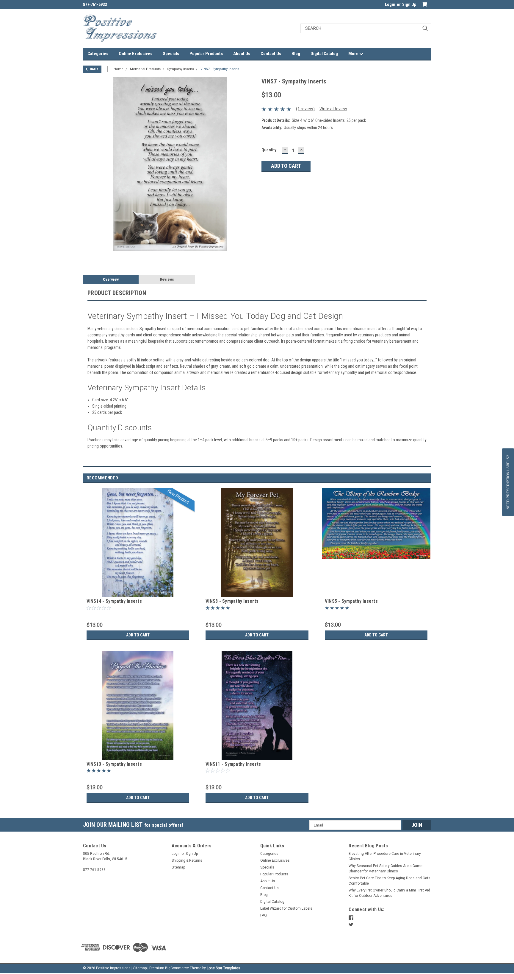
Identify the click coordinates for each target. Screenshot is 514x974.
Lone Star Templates (223, 968)
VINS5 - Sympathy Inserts (351, 601)
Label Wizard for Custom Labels (286, 908)
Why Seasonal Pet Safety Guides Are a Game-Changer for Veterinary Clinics (386, 868)
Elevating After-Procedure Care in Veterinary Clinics (385, 856)
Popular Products (206, 53)
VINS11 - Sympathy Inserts (233, 764)
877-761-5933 (95, 4)
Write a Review (333, 108)
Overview (111, 279)
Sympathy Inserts (180, 69)
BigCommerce (177, 968)
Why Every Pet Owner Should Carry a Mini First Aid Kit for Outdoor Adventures (389, 893)
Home (118, 69)
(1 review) (305, 108)
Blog (296, 53)
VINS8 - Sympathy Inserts (232, 601)
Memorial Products (145, 69)
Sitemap (178, 867)
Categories (97, 53)
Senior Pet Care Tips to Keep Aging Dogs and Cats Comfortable (389, 881)
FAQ (263, 915)
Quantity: (269, 149)
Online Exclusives (135, 53)
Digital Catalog (324, 53)
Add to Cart (138, 635)
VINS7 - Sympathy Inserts (219, 69)
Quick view (138, 592)
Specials (171, 53)
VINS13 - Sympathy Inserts (114, 764)
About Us (241, 53)
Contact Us (271, 53)
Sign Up (409, 4)
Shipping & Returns (187, 860)
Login (390, 4)
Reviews (167, 279)
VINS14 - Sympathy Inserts (114, 601)
